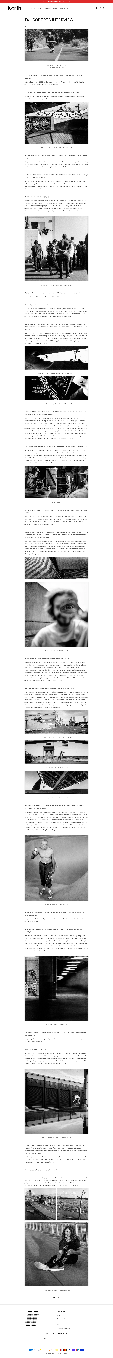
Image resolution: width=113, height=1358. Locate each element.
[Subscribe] (70, 1338)
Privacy (59, 1325)
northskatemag (53, 1353)
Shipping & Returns (63, 1319)
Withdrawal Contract (63, 1328)
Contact (59, 1315)
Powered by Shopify (62, 1353)
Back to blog (58, 1297)
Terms (59, 1322)
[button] (96, 8)
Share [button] (28, 26)
